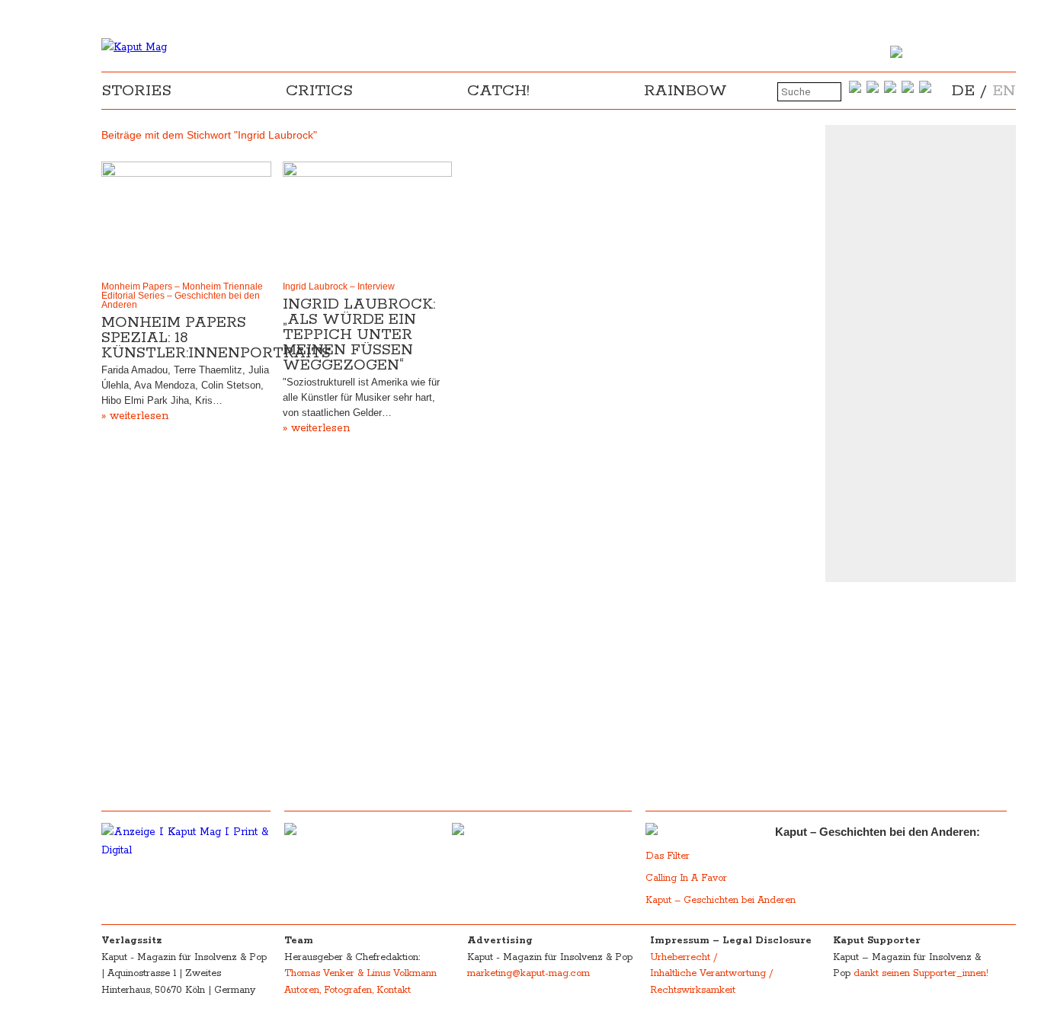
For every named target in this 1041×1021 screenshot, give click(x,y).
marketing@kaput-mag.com (528, 973)
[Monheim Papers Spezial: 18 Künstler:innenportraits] (186, 218)
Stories (136, 91)
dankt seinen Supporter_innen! (921, 973)
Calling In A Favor (686, 878)
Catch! (498, 91)
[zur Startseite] (134, 47)
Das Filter (669, 856)
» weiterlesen (134, 416)
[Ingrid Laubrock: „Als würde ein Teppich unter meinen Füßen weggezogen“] (368, 218)
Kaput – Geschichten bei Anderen (720, 900)
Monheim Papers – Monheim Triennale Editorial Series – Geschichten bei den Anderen (182, 295)
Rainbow (685, 91)
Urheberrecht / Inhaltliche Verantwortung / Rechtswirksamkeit (711, 974)
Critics (319, 91)
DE (963, 91)
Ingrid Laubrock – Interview (339, 286)
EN (1004, 91)
